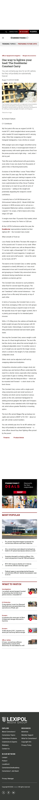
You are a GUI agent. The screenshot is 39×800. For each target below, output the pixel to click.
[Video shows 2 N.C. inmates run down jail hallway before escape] (32, 630)
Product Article (19, 437)
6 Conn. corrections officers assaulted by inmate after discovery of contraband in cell (13, 643)
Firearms (7, 437)
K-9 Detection (6, 602)
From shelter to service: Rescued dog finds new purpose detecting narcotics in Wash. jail (13, 606)
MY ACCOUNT (24, 31)
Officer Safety (6, 640)
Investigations (6, 589)
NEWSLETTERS (14, 31)
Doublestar (6, 229)
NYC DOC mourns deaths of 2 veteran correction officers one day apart (18, 564)
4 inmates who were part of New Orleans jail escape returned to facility (13, 619)
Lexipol (15, 787)
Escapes (4, 615)
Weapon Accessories (29, 55)
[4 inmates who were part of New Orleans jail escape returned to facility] (32, 617)
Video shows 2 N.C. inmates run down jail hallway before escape (13, 631)
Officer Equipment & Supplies (11, 55)
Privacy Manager (8, 779)
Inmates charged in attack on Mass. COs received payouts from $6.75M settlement (20, 557)
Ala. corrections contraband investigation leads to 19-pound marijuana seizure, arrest (20, 550)
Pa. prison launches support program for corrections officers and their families (19, 542)
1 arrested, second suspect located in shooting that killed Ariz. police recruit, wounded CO (14, 593)
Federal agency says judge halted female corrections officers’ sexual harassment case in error (20, 573)
